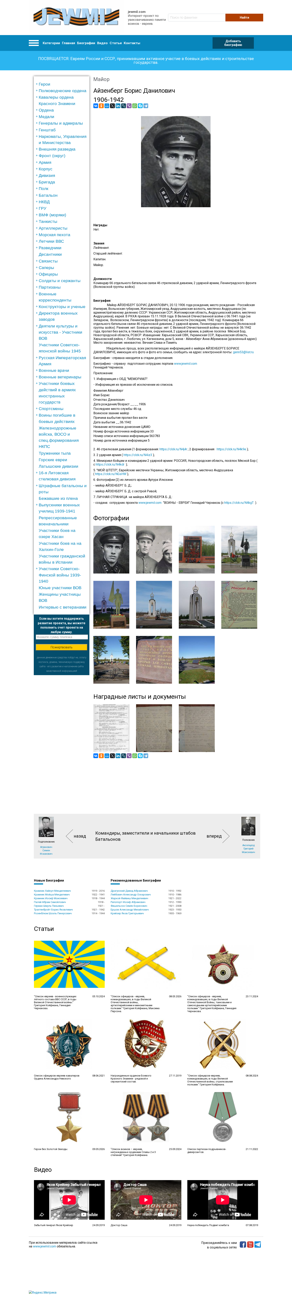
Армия (45, 162)
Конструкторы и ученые (62, 306)
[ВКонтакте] (95, 105)
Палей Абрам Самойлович (50, 902)
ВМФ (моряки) (52, 215)
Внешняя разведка (57, 149)
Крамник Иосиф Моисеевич (51, 898)
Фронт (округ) (52, 155)
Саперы (46, 267)
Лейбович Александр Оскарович (131, 894)
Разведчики (50, 247)
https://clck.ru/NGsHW (110, 474)
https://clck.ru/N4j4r (173, 449)
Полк (43, 188)
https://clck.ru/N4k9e (231, 449)
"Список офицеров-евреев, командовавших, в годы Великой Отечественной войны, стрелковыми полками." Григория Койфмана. (210, 1080)
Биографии (86, 43)
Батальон (48, 195)
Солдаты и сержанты (59, 280)
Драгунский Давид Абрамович (129, 890)
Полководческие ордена (62, 90)
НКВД (44, 201)
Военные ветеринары (60, 377)
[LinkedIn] (118, 105)
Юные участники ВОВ (60, 587)
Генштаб (47, 130)
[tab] (63, 84)
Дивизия (47, 175)
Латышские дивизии (58, 466)
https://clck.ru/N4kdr (110, 464)
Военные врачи (54, 370)
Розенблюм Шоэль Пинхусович (53, 913)
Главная (68, 43)
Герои (44, 84)
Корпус (45, 169)
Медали (46, 116)
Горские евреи (53, 459)
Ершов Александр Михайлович (130, 909)
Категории (51, 43)
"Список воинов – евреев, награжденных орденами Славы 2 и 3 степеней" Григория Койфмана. (133, 1152)
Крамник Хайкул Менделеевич (52, 890)
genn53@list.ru (244, 352)
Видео (102, 43)
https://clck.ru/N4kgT (239, 503)
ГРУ (42, 208)
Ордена (46, 110)
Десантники (50, 254)
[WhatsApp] (134, 105)
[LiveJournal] (123, 105)
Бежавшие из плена (58, 498)
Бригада (47, 182)
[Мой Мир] (106, 105)
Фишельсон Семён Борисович (129, 905)
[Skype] (140, 105)
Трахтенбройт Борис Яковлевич (53, 909)
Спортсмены (51, 408)
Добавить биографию (233, 43)
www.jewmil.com (185, 364)
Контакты (132, 43)
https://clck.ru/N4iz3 (138, 455)
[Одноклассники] (101, 105)
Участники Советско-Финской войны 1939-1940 (60, 574)
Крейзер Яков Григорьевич (127, 913)
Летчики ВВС (51, 241)
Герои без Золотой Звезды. (51, 1149)
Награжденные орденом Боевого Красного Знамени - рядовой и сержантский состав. (131, 1078)
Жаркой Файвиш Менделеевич (129, 898)
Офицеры (48, 274)
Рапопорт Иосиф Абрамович (128, 902)
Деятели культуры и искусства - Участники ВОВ (60, 332)
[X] (112, 105)
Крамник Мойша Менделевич (52, 894)
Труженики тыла (55, 453)
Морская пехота (54, 234)
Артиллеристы (53, 228)
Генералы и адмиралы (61, 123)
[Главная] (76, 17)
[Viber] (129, 105)
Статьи (116, 43)
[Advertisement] (61, 734)
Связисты (48, 261)
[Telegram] (145, 105)
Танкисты (48, 221)
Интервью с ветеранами (62, 607)
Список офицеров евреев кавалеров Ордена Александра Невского (56, 1077)
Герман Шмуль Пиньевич (49, 905)
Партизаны (50, 287)
